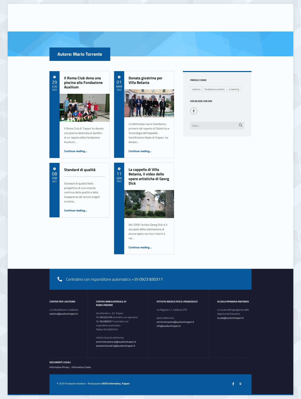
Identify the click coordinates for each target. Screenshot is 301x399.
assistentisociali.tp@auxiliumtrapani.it (115, 346)
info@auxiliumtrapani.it (169, 326)
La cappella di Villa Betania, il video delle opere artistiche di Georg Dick (149, 176)
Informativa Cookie (81, 367)
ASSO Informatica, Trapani (116, 383)
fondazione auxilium (214, 89)
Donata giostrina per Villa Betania (145, 80)
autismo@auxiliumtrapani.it (63, 314)
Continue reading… (75, 151)
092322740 (106, 317)
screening (234, 89)
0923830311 (107, 321)
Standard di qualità (79, 170)
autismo (196, 89)
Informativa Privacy (59, 367)
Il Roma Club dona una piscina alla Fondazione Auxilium (83, 82)
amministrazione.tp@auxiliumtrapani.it (116, 342)
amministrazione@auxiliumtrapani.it (175, 322)
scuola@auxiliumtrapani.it (230, 318)
